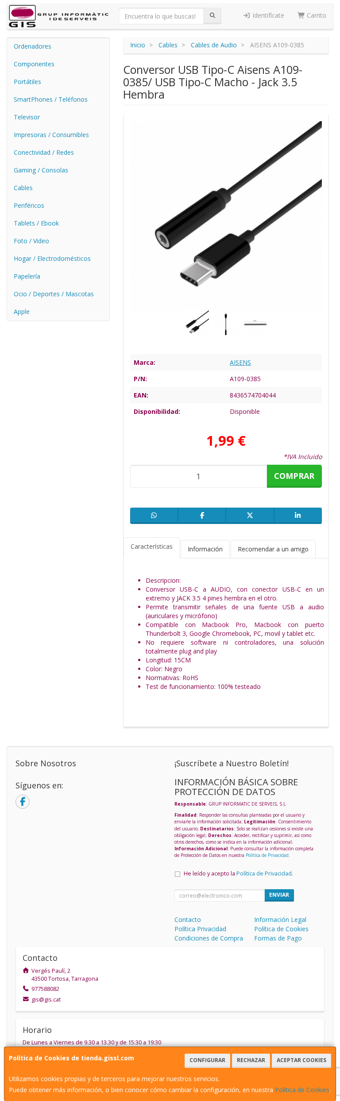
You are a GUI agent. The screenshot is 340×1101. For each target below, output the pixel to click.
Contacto (187, 919)
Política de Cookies (302, 1090)
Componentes (34, 64)
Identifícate (267, 15)
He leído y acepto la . (238, 873)
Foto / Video (31, 241)
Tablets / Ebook (36, 223)
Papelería (27, 276)
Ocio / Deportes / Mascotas (54, 294)
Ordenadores (32, 46)
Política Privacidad (200, 929)
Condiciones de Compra (208, 938)
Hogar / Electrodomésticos (52, 258)
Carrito (315, 15)
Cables (23, 188)
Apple (22, 311)
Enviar (279, 894)
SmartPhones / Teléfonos (51, 99)
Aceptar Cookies (301, 1060)
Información (205, 549)
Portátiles (27, 81)
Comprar (294, 475)
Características (152, 546)
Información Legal (280, 919)
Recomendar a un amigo (273, 549)
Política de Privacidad (267, 855)
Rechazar (251, 1060)
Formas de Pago (278, 938)
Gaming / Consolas (41, 170)
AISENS (240, 362)
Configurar (207, 1060)
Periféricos (29, 205)
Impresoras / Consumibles (51, 134)
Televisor (27, 117)
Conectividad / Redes (44, 152)
